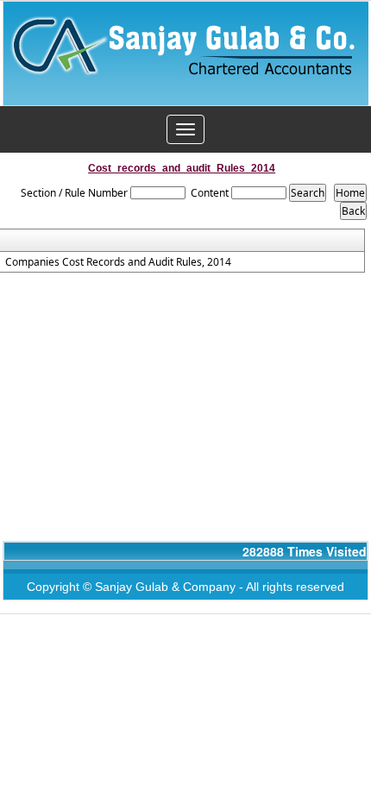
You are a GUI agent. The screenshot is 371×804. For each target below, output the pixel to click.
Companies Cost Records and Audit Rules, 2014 (118, 262)
